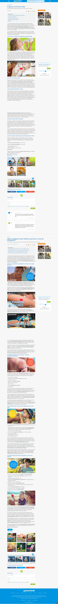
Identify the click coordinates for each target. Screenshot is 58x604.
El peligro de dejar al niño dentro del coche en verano (30, 550)
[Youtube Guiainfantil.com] (48, 75)
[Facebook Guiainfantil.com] (40, 75)
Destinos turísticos (20, 565)
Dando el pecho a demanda (12, 478)
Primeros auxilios (10, 162)
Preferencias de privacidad (14, 206)
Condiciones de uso (19, 206)
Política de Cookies (25, 206)
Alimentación (9, 4)
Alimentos (19, 189)
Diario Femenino (35, 600)
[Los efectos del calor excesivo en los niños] (11, 551)
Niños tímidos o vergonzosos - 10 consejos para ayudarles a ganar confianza (48, 23)
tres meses (30, 113)
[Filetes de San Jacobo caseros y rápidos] (21, 175)
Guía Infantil (29, 600)
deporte (15, 29)
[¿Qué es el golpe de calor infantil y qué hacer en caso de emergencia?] (11, 165)
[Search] (43, 1)
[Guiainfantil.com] (18, 1)
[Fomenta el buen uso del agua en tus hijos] (30, 165)
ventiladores (9, 520)
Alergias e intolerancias (10, 189)
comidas (23, 87)
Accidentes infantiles (10, 565)
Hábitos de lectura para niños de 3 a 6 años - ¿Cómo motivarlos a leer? (41, 17)
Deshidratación (10, 386)
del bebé (23, 445)
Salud (14, 189)
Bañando (9, 481)
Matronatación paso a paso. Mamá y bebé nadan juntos (16, 555)
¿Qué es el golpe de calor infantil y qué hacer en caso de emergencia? (11, 164)
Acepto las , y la (17, 206)
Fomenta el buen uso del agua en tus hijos (30, 164)
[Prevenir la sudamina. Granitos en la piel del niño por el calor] (21, 541)
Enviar (33, 208)
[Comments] (34, 11)
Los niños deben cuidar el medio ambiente (14, 179)
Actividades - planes (10, 538)
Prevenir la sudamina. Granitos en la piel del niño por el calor (20, 540)
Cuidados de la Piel (20, 538)
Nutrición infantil (11, 152)
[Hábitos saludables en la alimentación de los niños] (21, 165)
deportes (25, 515)
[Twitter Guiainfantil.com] (46, 75)
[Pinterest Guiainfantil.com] (42, 75)
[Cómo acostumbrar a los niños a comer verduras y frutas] (11, 175)
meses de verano (21, 28)
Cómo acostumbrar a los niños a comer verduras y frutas (11, 174)
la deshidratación (19, 346)
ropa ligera (18, 488)
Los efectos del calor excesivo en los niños (11, 550)
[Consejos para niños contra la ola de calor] (30, 541)
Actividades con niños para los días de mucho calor (11, 540)
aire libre (24, 258)
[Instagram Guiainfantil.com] (44, 75)
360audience (31, 602)
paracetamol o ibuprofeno (19, 440)
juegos (27, 139)
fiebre (19, 400)
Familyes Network (23, 600)
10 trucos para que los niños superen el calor (20, 550)
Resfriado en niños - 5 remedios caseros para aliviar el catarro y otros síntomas (48, 16)
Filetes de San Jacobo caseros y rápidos (20, 174)
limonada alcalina (31, 427)
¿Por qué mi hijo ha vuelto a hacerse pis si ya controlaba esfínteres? (40, 23)
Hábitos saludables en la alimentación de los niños (21, 164)
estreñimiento (28, 86)
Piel (8, 378)
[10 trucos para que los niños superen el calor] (21, 551)
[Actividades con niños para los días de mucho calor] (11, 541)
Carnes (18, 172)
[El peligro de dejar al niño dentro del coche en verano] (30, 551)
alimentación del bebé (31, 97)
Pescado (17, 189)
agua (23, 23)
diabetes (23, 289)
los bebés (12, 396)
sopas (18, 126)
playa (20, 342)
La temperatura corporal (21, 350)
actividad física (20, 139)
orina (14, 53)
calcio (8, 129)
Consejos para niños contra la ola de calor (30, 540)
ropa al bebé (15, 433)
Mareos (9, 382)
